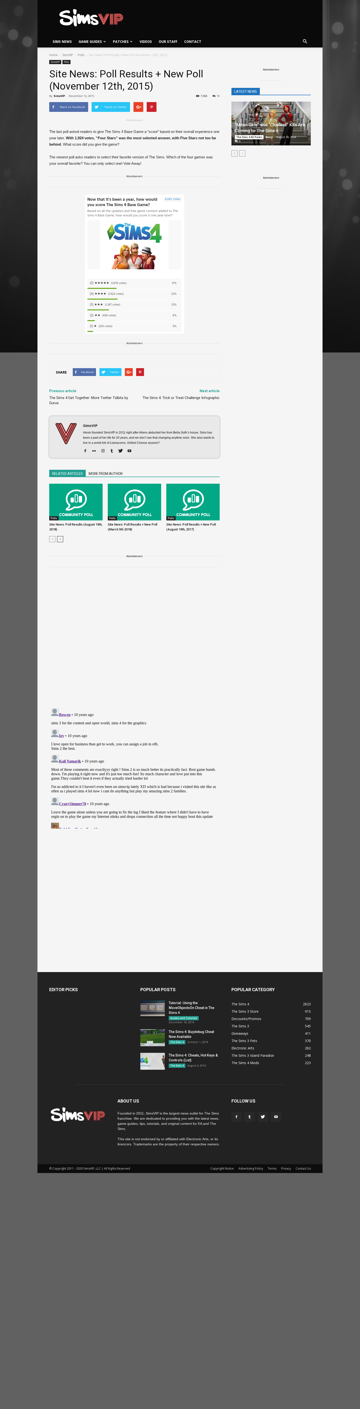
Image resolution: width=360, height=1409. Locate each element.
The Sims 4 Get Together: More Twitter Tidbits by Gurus (88, 400)
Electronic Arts (242, 1048)
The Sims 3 (240, 1026)
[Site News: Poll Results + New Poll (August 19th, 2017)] (193, 502)
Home (53, 55)
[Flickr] (96, 451)
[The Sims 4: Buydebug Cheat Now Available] (152, 1037)
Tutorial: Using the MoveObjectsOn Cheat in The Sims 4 (191, 1008)
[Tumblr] (113, 451)
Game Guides (90, 41)
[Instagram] (105, 451)
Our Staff (168, 41)
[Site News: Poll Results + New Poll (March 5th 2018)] (134, 502)
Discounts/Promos (246, 1018)
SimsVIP (55, 62)
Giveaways (239, 1033)
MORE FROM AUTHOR (106, 474)
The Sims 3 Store (245, 1011)
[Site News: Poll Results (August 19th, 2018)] (76, 502)
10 (218, 96)
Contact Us (303, 1168)
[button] (305, 41)
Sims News (62, 41)
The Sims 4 (177, 1042)
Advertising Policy (251, 1168)
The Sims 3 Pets (244, 1040)
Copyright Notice (222, 1168)
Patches (121, 41)
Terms (272, 1168)
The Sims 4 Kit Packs (249, 137)
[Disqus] (134, 640)
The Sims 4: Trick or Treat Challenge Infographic (181, 398)
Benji (269, 137)
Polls (66, 62)
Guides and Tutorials (183, 1018)
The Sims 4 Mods (245, 1062)
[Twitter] (122, 451)
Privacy (286, 1168)
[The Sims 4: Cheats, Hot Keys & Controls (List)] (152, 1061)
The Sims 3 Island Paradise (252, 1055)
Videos (146, 41)
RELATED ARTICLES (67, 474)
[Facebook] (87, 451)
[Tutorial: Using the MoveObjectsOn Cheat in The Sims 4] (152, 1008)
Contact (192, 41)
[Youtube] (131, 451)
